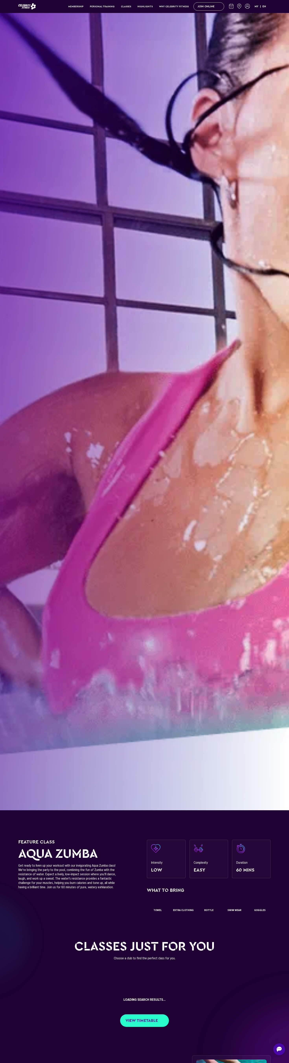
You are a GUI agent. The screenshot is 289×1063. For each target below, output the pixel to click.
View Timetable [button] (142, 1021)
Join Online (206, 6)
